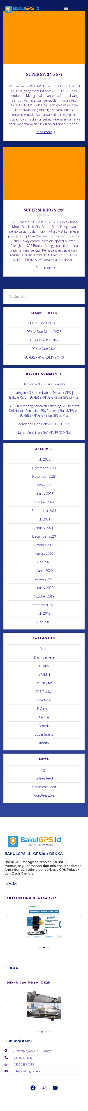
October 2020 (44, 545)
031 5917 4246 (23, 1058)
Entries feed (44, 778)
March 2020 (44, 570)
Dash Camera (44, 657)
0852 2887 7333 (24, 1064)
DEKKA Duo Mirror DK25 (44, 331)
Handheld (44, 700)
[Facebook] (33, 1088)
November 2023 (44, 476)
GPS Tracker (44, 691)
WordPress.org (44, 795)
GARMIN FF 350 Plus (55, 424)
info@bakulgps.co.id (27, 1071)
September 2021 (44, 511)
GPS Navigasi (44, 683)
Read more (44, 132)
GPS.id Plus (71, 397)
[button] (66, 8)
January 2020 (44, 588)
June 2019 (44, 622)
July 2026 (44, 459)
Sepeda (44, 726)
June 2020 (44, 562)
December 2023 (44, 468)
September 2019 (44, 605)
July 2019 (44, 613)
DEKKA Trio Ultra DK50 (44, 323)
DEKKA (44, 666)
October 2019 (44, 596)
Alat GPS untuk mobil (50, 384)
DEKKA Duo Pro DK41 (44, 340)
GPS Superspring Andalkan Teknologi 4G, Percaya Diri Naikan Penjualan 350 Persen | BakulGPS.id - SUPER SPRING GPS (44, 411)
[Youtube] (55, 1088)
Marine (44, 717)
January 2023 (44, 493)
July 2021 (44, 519)
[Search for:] (44, 296)
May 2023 (44, 485)
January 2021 (44, 528)
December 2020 (44, 536)
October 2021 (44, 502)
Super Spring (44, 734)
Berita (44, 649)
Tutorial (44, 743)
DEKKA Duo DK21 (44, 349)
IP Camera (44, 709)
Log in (44, 770)
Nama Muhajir (27, 432)
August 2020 (44, 553)
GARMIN (44, 674)
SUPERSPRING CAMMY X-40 (44, 357)
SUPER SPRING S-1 (44, 74)
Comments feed (44, 787)
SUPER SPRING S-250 (44, 210)
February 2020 (44, 579)
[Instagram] (44, 1088)
